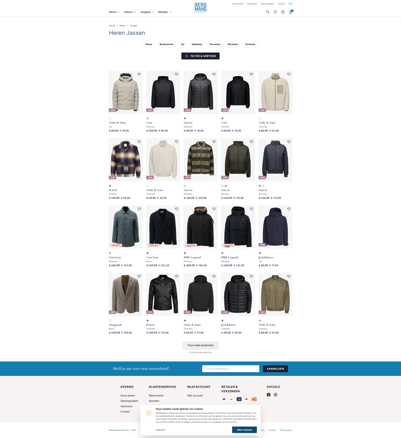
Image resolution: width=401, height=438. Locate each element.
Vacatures (126, 406)
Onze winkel (237, 4)
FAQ (290, 4)
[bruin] (260, 320)
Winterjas (233, 44)
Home (112, 25)
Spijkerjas (197, 44)
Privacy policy (286, 430)
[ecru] (260, 118)
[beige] (110, 118)
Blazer (149, 44)
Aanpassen (161, 429)
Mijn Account (195, 395)
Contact (281, 4)
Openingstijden (267, 4)
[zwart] (185, 118)
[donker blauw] (110, 186)
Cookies (272, 430)
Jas (182, 44)
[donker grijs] (147, 118)
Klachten (154, 400)
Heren (122, 25)
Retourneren (156, 395)
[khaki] (185, 186)
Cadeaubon (252, 4)
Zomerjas (250, 44)
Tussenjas (214, 44)
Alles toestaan (244, 429)
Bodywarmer (166, 44)
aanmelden (275, 368)
